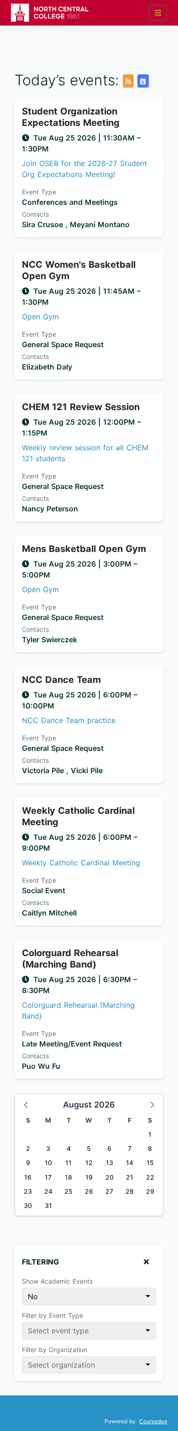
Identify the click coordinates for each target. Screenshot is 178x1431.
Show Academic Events (57, 1281)
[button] (26, 1104)
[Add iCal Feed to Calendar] (142, 81)
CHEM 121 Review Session (81, 406)
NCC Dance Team (61, 679)
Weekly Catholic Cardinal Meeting (78, 816)
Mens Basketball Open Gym (84, 548)
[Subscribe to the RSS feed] (128, 81)
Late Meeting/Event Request (72, 1043)
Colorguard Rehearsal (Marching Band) (70, 958)
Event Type (39, 192)
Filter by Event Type (52, 1315)
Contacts (35, 214)
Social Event (43, 890)
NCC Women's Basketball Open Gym (79, 270)
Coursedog (153, 1421)
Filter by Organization (54, 1349)
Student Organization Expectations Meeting (71, 117)
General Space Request (63, 344)
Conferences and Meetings (70, 202)
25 (68, 1191)
